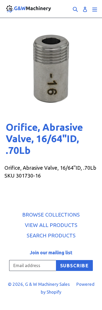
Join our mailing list (51, 252)
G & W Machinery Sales (47, 284)
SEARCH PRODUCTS (51, 235)
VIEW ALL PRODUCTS (51, 225)
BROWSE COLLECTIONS (51, 215)
